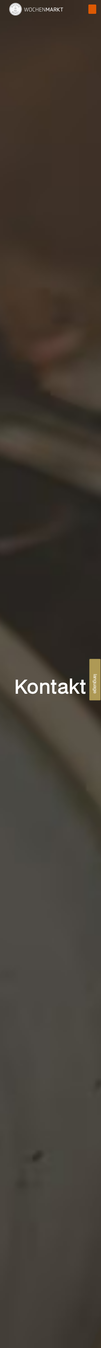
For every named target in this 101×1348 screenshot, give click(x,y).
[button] (92, 9)
